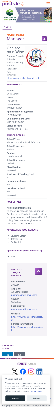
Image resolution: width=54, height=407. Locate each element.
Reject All (36, 398)
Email (19, 354)
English (22, 363)
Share (7, 354)
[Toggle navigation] (48, 3)
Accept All (15, 398)
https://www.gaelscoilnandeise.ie (23, 78)
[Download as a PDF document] (44, 38)
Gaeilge (32, 363)
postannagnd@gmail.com (24, 294)
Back (7, 26)
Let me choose (36, 391)
